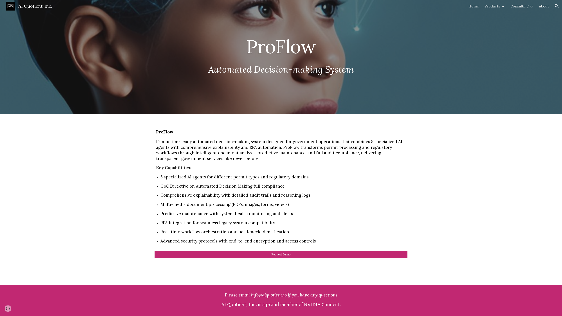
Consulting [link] (519, 6)
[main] (281, 57)
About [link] (544, 6)
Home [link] (473, 6)
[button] (556, 6)
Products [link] (492, 6)
